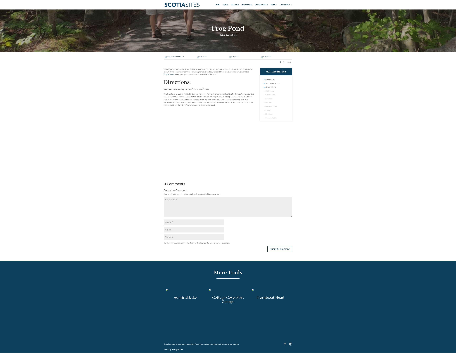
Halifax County (225, 35)
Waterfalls (247, 5)
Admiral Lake (185, 297)
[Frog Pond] (202, 56)
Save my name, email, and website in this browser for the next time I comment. (198, 243)
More (273, 5)
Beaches (235, 5)
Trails (225, 5)
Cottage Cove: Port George (228, 299)
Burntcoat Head (270, 297)
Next (289, 62)
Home (217, 5)
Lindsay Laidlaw (177, 350)
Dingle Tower (169, 74)
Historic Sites (261, 5)
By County (285, 5)
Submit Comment (280, 249)
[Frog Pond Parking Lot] (174, 56)
